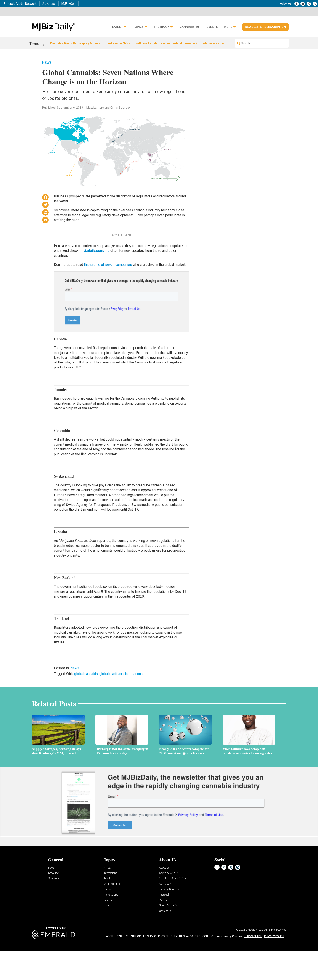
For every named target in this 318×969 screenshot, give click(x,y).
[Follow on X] (309, 4)
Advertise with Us (169, 873)
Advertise (49, 3)
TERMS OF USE (253, 936)
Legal (106, 905)
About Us (164, 867)
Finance (108, 900)
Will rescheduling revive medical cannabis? (167, 43)
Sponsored (54, 878)
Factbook (161, 27)
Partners (163, 900)
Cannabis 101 (190, 27)
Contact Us (165, 911)
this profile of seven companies (108, 265)
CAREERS (122, 936)
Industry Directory (169, 889)
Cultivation (110, 889)
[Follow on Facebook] (296, 4)
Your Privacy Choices (229, 936)
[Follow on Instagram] (315, 4)
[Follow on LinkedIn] (302, 4)
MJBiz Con (165, 884)
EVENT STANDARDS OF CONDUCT (194, 936)
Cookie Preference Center (44, 952)
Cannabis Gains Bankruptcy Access (75, 43)
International (111, 873)
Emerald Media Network (20, 3)
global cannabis (86, 674)
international (134, 674)
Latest (117, 27)
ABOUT (110, 936)
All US (107, 867)
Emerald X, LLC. (255, 929)
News (47, 63)
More (228, 27)
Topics (138, 27)
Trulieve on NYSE (118, 43)
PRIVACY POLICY (274, 936)
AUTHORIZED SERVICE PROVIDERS (151, 936)
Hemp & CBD (111, 894)
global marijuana (111, 674)
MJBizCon (68, 3)
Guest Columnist (168, 905)
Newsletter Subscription (265, 27)
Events (212, 27)
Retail (107, 878)
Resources (54, 873)
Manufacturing (112, 884)
